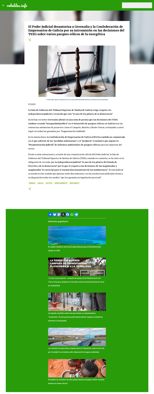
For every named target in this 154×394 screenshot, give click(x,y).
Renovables (74, 183)
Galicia (40, 183)
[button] (29, 40)
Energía (32, 183)
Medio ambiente (61, 183)
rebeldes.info (17, 5)
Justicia (49, 183)
